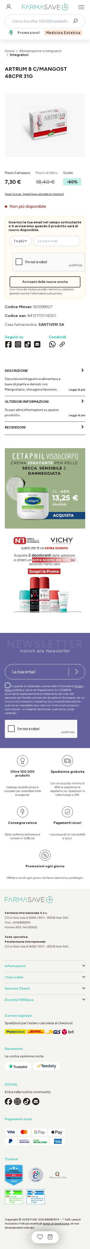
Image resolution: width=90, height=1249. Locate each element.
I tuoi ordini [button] (14, 977)
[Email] (37, 345)
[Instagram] (18, 345)
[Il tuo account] (8, 7)
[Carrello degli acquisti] (50, 1237)
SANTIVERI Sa (51, 324)
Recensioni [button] (14, 1049)
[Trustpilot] (18, 1066)
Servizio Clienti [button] (17, 989)
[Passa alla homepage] (45, 7)
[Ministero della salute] (57, 1175)
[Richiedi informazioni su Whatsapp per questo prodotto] (52, 345)
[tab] (45, 380)
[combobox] (41, 21)
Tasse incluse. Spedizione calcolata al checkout (34, 194)
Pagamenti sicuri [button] (18, 1119)
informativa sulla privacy (47, 293)
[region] (45, 125)
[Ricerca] (76, 21)
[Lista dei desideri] (40, 1237)
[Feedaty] (46, 1066)
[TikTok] (27, 345)
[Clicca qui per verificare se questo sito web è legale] (14, 1196)
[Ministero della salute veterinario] (36, 1196)
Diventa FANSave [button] (19, 1000)
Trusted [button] (11, 1159)
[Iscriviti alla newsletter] (76, 671)
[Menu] (81, 7)
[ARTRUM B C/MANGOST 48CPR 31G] (45, 120)
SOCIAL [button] (11, 1084)
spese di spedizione (56, 1223)
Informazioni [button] (15, 966)
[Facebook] (8, 345)
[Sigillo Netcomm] (36, 1175)
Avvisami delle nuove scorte (45, 282)
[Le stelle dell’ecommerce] (14, 1175)
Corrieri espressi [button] (18, 1016)
